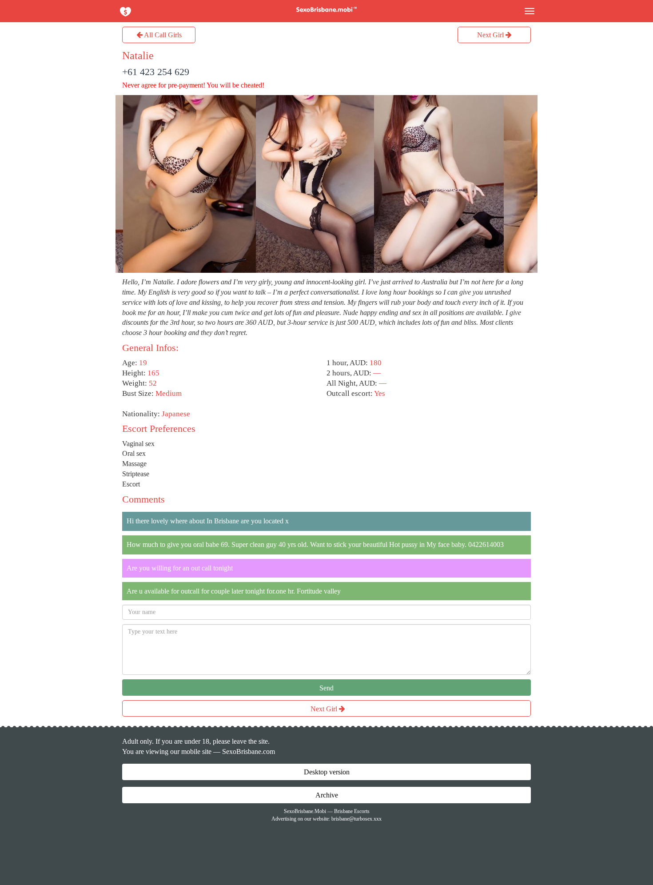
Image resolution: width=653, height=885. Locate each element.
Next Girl (491, 35)
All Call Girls (162, 35)
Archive (326, 795)
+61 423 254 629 (155, 71)
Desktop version (327, 772)
